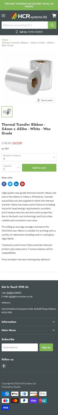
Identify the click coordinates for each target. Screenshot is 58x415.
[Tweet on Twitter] (10, 184)
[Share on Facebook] (4, 184)
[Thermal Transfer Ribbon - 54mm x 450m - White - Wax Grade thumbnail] (7, 112)
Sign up (46, 347)
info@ (12, 296)
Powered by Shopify (11, 387)
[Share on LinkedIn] (16, 184)
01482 (9, 292)
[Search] (52, 25)
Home (5, 39)
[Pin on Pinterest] (22, 184)
